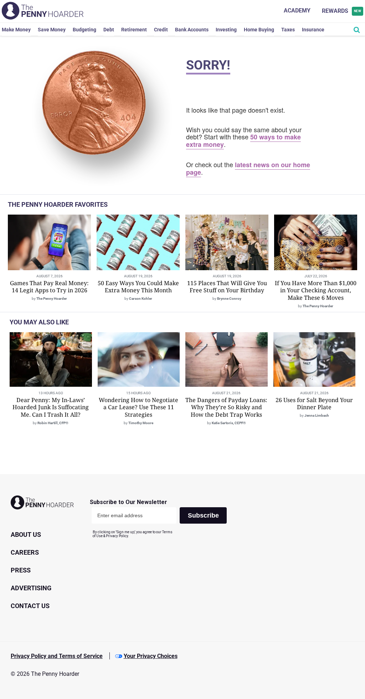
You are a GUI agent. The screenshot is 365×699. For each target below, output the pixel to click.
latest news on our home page (248, 168)
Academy (297, 10)
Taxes (288, 29)
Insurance (313, 29)
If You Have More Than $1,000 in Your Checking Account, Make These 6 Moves (315, 290)
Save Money (52, 29)
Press (21, 570)
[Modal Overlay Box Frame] (161, 518)
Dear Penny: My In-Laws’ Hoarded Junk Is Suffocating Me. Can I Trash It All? (50, 407)
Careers (25, 552)
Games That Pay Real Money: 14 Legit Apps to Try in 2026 (49, 286)
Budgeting (84, 29)
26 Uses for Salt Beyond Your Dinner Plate (314, 403)
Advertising (31, 588)
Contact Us (30, 606)
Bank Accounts (192, 29)
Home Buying (259, 29)
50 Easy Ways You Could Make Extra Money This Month (138, 286)
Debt (108, 29)
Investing (226, 29)
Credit (161, 29)
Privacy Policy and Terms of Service (57, 656)
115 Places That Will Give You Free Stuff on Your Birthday (227, 286)
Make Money (16, 29)
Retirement (134, 29)
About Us (26, 534)
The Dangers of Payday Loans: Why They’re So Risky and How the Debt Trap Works (226, 407)
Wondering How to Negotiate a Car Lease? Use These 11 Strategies (138, 407)
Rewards (341, 10)
